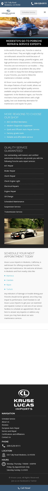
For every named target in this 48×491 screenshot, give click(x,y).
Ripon (8, 284)
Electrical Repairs (11, 186)
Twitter (33, 481)
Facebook (24, 481)
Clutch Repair (9, 176)
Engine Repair (10, 191)
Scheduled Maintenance (14, 201)
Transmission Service (13, 212)
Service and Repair (9, 431)
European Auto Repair (10, 428)
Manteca (10, 275)
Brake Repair (9, 171)
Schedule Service (28, 12)
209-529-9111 (40, 3)
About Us (5, 422)
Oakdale (9, 280)
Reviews (5, 425)
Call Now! (25, 487)
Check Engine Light (12, 181)
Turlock (9, 289)
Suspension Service (12, 206)
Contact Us (6, 437)
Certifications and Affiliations (13, 434)
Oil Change (8, 196)
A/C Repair (8, 165)
